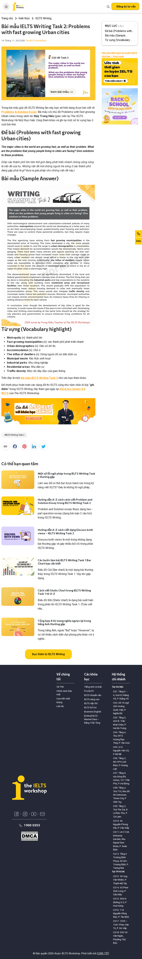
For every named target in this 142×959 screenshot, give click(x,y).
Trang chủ (7, 18)
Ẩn (121, 26)
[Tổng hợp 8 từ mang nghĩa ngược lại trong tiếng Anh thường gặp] (17, 627)
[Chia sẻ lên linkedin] (34, 446)
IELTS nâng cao (91, 699)
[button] (125, 6)
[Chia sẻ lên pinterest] (24, 446)
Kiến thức (24, 18)
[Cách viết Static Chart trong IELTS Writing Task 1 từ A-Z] (17, 596)
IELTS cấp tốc (91, 703)
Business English (92, 711)
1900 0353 (32, 825)
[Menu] (6, 6)
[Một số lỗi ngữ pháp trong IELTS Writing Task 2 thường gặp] (17, 479)
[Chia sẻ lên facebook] (15, 446)
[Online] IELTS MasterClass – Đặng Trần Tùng (92, 719)
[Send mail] (42, 814)
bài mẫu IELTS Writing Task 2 (39, 378)
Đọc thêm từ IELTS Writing (48, 654)
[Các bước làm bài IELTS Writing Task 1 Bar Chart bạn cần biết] (17, 566)
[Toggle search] (108, 6)
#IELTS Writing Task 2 (14, 435)
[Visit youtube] (33, 814)
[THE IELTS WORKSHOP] (18, 6)
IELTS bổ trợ (90, 707)
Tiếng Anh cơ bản (93, 686)
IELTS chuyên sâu (92, 695)
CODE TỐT (103, 953)
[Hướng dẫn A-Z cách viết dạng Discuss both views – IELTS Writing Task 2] (17, 536)
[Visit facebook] (16, 814)
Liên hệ (60, 706)
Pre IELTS (89, 691)
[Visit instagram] (25, 814)
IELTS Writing (43, 18)
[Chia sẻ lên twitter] (43, 446)
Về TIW (60, 686)
